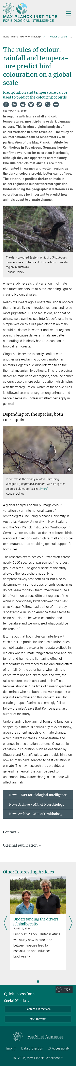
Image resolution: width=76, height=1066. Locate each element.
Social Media (15, 1001)
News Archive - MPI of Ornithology (35, 814)
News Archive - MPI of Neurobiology (36, 804)
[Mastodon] (39, 104)
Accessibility (61, 1048)
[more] (44, 488)
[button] (69, 248)
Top (67, 989)
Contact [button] (10, 832)
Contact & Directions (38, 1008)
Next (71, 923)
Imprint (11, 1048)
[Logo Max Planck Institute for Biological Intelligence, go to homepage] (30, 12)
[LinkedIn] (14, 104)
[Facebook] (6, 104)
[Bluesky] (31, 104)
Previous (5, 923)
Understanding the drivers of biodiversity (36, 921)
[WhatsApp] (48, 104)
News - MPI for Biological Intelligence (38, 795)
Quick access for (18, 994)
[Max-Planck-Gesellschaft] (20, 1037)
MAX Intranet (38, 1018)
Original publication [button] (20, 845)
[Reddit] (23, 104)
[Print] (56, 104)
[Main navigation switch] (69, 13)
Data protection (32, 1048)
